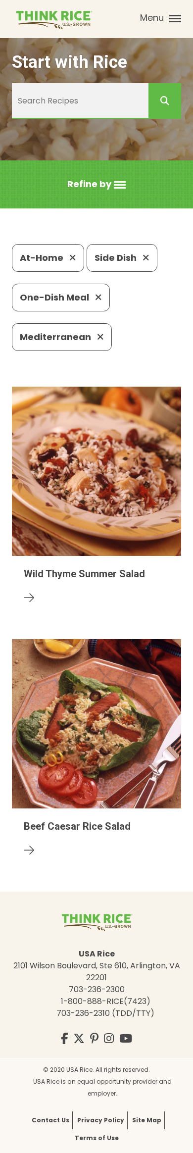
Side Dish (117, 257)
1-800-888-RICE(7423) (105, 1001)
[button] (96, 184)
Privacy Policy (100, 1120)
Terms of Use (97, 1138)
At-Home (42, 257)
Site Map (146, 1120)
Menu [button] (153, 17)
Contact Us (50, 1120)
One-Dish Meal (55, 297)
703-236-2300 (97, 989)
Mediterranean (56, 337)
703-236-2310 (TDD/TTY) (105, 1013)
